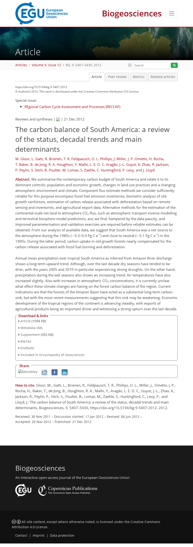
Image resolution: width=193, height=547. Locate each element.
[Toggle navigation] (171, 13)
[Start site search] (174, 65)
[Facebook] (54, 372)
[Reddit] (44, 372)
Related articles (163, 77)
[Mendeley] (27, 371)
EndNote (27, 348)
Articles (21, 65)
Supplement (30, 334)
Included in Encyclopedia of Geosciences (52, 355)
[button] (130, 65)
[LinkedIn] (64, 372)
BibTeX (25, 341)
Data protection (62, 535)
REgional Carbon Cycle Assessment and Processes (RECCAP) (72, 106)
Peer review (117, 77)
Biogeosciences (132, 13)
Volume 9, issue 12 (46, 65)
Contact (21, 535)
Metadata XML (31, 328)
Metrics (139, 77)
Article (97, 77)
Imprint (38, 535)
